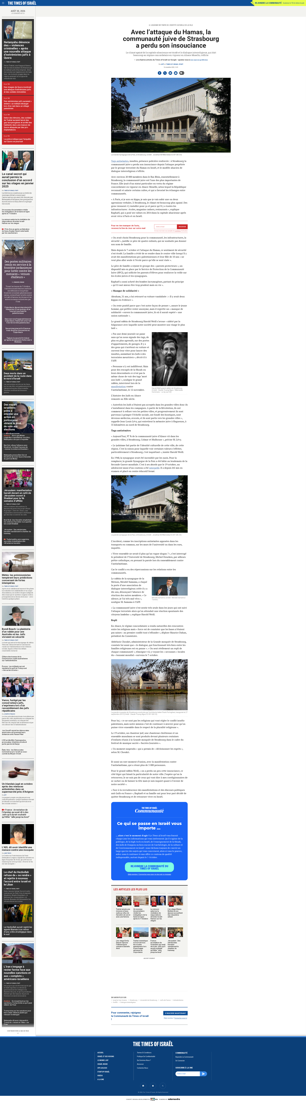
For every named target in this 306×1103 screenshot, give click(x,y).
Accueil (100, 1053)
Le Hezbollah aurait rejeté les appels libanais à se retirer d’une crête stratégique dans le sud (18, 930)
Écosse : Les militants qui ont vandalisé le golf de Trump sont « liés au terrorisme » (14, 668)
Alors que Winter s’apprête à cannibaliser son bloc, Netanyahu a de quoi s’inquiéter (17, 437)
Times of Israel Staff (174, 64)
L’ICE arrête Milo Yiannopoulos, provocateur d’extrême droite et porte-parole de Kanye (14, 742)
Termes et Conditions (144, 1053)
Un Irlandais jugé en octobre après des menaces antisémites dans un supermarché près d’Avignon (17, 787)
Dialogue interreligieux (128, 1002)
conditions (178, 231)
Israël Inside (102, 1064)
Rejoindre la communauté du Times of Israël (149, 867)
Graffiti (115, 1002)
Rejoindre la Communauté (268, 3)
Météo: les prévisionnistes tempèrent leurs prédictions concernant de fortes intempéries (17, 579)
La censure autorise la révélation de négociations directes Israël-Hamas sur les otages (156, 915)
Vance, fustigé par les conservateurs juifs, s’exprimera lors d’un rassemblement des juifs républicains (15, 705)
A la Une (100, 1079)
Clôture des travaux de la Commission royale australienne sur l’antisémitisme (15, 658)
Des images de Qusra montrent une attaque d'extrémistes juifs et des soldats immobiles (17, 89)
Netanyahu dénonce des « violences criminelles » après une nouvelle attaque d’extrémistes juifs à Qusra (17, 50)
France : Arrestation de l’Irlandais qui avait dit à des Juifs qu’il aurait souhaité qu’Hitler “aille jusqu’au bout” (157, 946)
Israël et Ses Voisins (120, 1000)
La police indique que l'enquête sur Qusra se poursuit (17, 140)
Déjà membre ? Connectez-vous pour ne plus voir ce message (149, 874)
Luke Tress (7, 853)
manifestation (118, 386)
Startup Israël (103, 1072)
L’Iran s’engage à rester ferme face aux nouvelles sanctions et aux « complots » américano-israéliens (17, 973)
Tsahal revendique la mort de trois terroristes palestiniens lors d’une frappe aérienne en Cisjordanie (140, 946)
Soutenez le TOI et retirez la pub (293, 3)
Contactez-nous (142, 1068)
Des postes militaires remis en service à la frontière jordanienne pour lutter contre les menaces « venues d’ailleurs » (18, 269)
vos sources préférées (199, 60)
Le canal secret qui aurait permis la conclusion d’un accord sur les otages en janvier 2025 (18, 180)
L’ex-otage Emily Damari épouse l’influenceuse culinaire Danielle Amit (123, 944)
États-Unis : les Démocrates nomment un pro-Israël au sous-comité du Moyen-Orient (14, 752)
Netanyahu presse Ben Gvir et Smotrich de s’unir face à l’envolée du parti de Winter (17, 457)
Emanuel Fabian (19, 282)
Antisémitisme (178, 1000)
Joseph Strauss (9, 714)
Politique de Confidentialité (146, 1056)
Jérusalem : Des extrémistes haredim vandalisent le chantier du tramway (174, 945)
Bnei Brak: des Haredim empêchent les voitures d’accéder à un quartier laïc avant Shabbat (18, 522)
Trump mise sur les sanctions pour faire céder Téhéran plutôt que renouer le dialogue (17, 1013)
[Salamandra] (174, 1099)
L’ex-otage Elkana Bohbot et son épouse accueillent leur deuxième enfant (175, 913)
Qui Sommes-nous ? (144, 1060)
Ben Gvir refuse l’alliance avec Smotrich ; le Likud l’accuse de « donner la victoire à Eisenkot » (16, 447)
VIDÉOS (100, 1076)
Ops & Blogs (102, 1068)
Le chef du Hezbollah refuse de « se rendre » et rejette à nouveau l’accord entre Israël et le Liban (17, 878)
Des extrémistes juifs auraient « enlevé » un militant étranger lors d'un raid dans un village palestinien (18, 105)
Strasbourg (133, 1000)
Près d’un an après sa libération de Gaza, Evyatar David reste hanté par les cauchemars (15, 231)
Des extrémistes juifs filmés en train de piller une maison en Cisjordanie (17, 330)
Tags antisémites (119, 161)
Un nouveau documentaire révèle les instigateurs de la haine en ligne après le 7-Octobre (140, 914)
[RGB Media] (155, 1099)
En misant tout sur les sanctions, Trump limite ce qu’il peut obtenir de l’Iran (18, 1003)
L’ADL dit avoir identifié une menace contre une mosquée (18, 848)
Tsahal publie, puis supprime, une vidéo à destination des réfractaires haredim (16, 541)
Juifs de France (165, 1000)
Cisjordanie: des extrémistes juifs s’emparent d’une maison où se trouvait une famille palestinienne (17, 310)
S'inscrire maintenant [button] (175, 1013)
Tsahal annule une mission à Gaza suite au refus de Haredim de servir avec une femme (123, 913)
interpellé (154, 467)
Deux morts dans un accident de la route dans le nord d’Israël (18, 376)
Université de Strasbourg (148, 1000)
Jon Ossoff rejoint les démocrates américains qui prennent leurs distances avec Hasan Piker (15, 732)
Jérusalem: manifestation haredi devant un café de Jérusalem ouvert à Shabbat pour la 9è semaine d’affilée (18, 495)
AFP (162, 64)
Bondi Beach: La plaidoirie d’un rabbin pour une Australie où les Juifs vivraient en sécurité (16, 633)
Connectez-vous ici (180, 1018)
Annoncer (140, 1064)
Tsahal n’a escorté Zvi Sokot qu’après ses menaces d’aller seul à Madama (18, 340)
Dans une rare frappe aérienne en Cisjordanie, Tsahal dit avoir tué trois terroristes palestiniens (18, 321)
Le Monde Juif (102, 1060)
